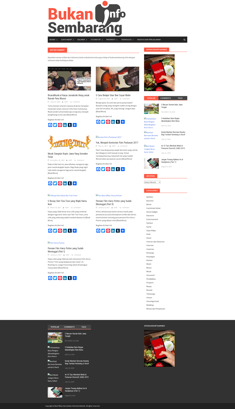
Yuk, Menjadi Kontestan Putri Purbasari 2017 (117, 142)
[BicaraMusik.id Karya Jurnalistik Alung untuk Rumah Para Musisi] (69, 79)
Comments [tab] (165, 98)
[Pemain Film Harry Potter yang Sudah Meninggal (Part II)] (109, 195)
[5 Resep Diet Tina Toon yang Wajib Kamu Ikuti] (62, 195)
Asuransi (149, 200)
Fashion (149, 223)
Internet (150, 245)
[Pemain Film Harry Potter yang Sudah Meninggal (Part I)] (56, 242)
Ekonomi (150, 215)
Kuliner (81, 40)
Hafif (66, 102)
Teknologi (126, 40)
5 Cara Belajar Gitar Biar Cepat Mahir (113, 95)
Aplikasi (149, 197)
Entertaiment (152, 219)
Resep (149, 286)
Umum (149, 297)
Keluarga (150, 253)
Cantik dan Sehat (153, 208)
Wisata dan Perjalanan (149, 40)
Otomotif (96, 40)
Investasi (150, 249)
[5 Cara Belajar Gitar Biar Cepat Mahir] (117, 79)
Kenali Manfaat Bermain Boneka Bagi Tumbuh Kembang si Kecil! (173, 133)
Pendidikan (151, 279)
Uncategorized (152, 301)
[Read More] (72, 114)
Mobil (148, 264)
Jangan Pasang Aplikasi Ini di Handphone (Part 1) (172, 160)
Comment (76, 102)
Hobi (148, 234)
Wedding (150, 305)
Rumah (149, 290)
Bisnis (52, 40)
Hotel (148, 238)
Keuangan (150, 256)
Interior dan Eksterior (155, 241)
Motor (149, 267)
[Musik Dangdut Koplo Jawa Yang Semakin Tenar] (69, 142)
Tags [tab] (180, 98)
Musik (148, 271)
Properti (110, 40)
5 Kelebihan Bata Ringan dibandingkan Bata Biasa (170, 119)
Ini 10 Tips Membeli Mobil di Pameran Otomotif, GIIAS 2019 (173, 147)
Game (148, 227)
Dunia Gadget (152, 212)
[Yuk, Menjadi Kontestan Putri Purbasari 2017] (108, 137)
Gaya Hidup (66, 40)
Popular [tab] (151, 98)
